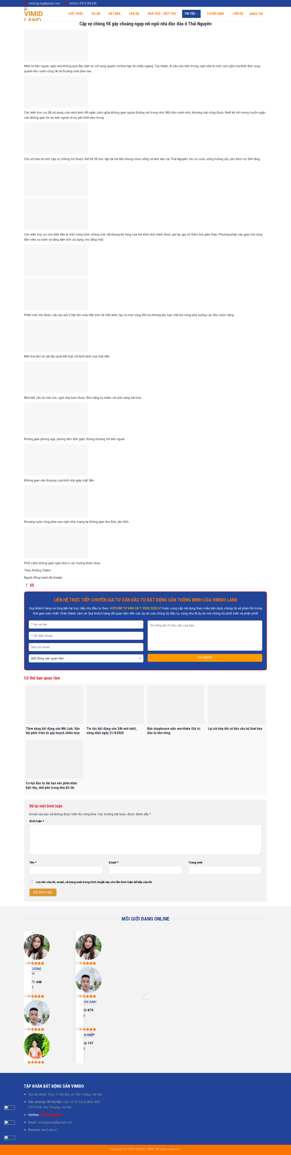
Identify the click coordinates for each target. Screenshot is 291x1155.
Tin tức (190, 14)
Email (113, 862)
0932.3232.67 (152, 608)
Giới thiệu (75, 14)
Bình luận (36, 821)
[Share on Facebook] (26, 585)
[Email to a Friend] (32, 585)
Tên (32, 862)
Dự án (96, 14)
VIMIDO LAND (144, 1149)
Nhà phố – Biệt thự (162, 14)
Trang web (195, 862)
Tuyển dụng (215, 14)
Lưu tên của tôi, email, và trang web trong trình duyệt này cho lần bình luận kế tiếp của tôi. (94, 882)
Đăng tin (256, 14)
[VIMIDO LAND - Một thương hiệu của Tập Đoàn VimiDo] (33, 14)
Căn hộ (134, 14)
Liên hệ (238, 14)
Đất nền (114, 14)
